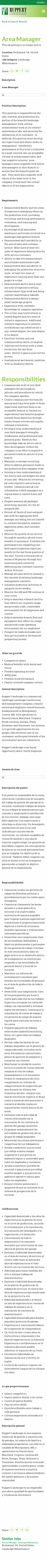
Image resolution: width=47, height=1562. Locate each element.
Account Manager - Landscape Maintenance (20, 1542)
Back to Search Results (14, 21)
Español (41, 2)
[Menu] (43, 11)
